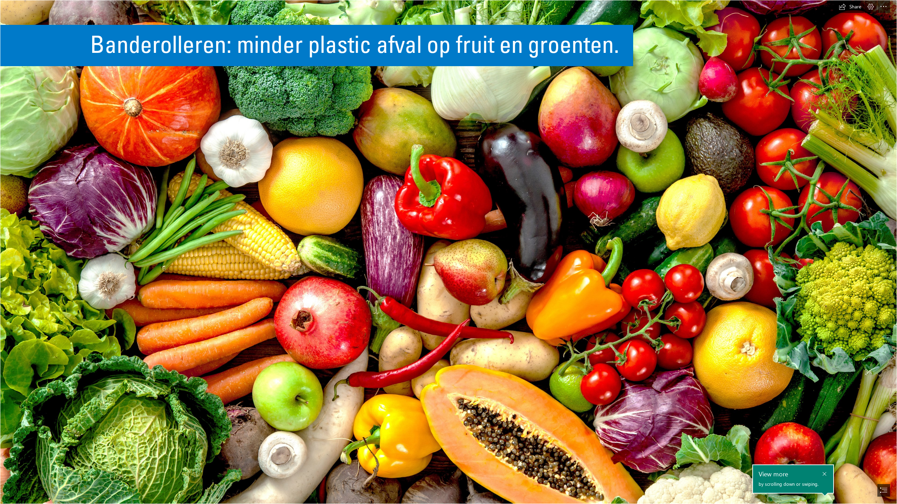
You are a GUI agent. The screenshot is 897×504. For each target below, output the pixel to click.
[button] (850, 6)
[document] (448, 252)
